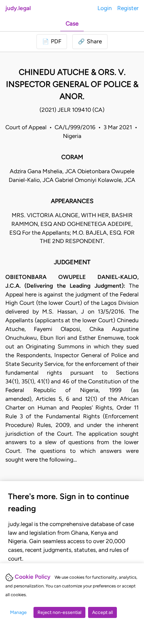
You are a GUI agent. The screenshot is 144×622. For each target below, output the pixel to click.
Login (104, 8)
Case (72, 23)
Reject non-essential (59, 612)
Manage (18, 612)
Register (128, 8)
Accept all (102, 612)
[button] (89, 41)
